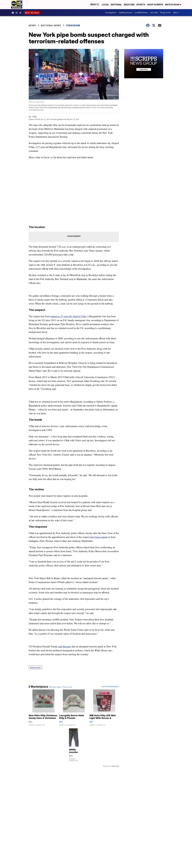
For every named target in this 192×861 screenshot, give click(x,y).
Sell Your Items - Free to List (60, 687)
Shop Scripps (155, 4)
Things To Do (165, 12)
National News (51, 25)
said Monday (64, 646)
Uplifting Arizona (125, 12)
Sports (140, 4)
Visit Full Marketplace (110, 687)
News (32, 25)
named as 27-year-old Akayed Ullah (68, 316)
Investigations (111, 12)
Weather (129, 4)
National (116, 4)
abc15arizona (17, 13)
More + (176, 12)
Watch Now (172, 4)
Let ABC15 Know (141, 12)
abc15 (13, 13)
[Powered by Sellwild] (115, 766)
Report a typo (35, 667)
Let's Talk (154, 12)
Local (105, 4)
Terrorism (73, 25)
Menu (93, 4)
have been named (98, 537)
